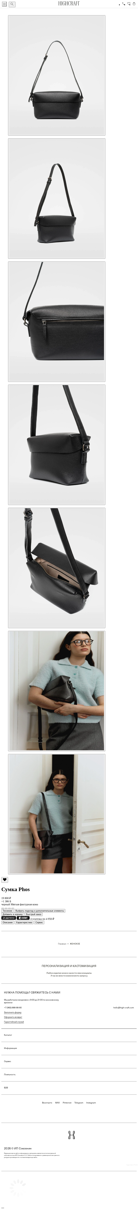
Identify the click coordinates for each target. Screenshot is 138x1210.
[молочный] (2, 908)
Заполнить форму (12, 1013)
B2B (6, 1088)
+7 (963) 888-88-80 (13, 1008)
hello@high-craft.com (123, 1008)
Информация (10, 1048)
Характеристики (24, 922)
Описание (8, 922)
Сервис (39, 922)
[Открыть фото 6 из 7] (56, 691)
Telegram (78, 1103)
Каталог (8, 1035)
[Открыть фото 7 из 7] (56, 814)
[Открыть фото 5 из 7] (56, 568)
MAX (57, 1103)
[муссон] (12, 908)
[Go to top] (2, 1207)
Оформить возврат (13, 1017)
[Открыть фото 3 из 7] (56, 321)
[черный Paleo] (9, 908)
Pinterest (67, 1103)
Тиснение (7, 911)
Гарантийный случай (14, 1022)
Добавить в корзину (13, 914)
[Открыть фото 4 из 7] (56, 445)
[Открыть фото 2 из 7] (56, 198)
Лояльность (9, 1075)
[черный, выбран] (6, 908)
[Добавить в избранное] (4, 880)
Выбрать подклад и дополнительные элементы (39, 911)
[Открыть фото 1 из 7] (56, 75)
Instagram (91, 1103)
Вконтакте (47, 1103)
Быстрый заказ (33, 914)
